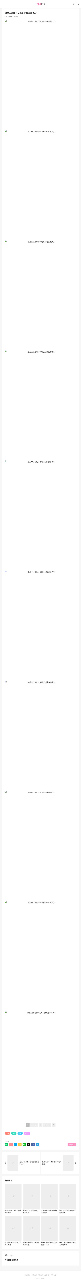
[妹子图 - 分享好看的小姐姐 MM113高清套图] (40, 4)
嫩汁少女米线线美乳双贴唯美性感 (31, 1243)
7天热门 (40, 1275)
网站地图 (53, 1275)
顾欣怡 (27, 1133)
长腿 (20, 1133)
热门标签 (27, 1275)
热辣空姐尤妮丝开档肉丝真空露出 (31, 1211)
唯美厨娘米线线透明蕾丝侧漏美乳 (67, 1211)
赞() (72, 1144)
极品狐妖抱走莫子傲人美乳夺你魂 (13, 1243)
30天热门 (34, 1275)
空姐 (7, 1133)
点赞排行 (46, 1275)
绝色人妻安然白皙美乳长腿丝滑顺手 (67, 1243)
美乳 (14, 1133)
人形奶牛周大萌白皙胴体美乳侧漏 (13, 1211)
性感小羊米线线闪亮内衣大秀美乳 (49, 1211)
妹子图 (10, 16)
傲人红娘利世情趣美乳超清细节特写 (49, 1243)
